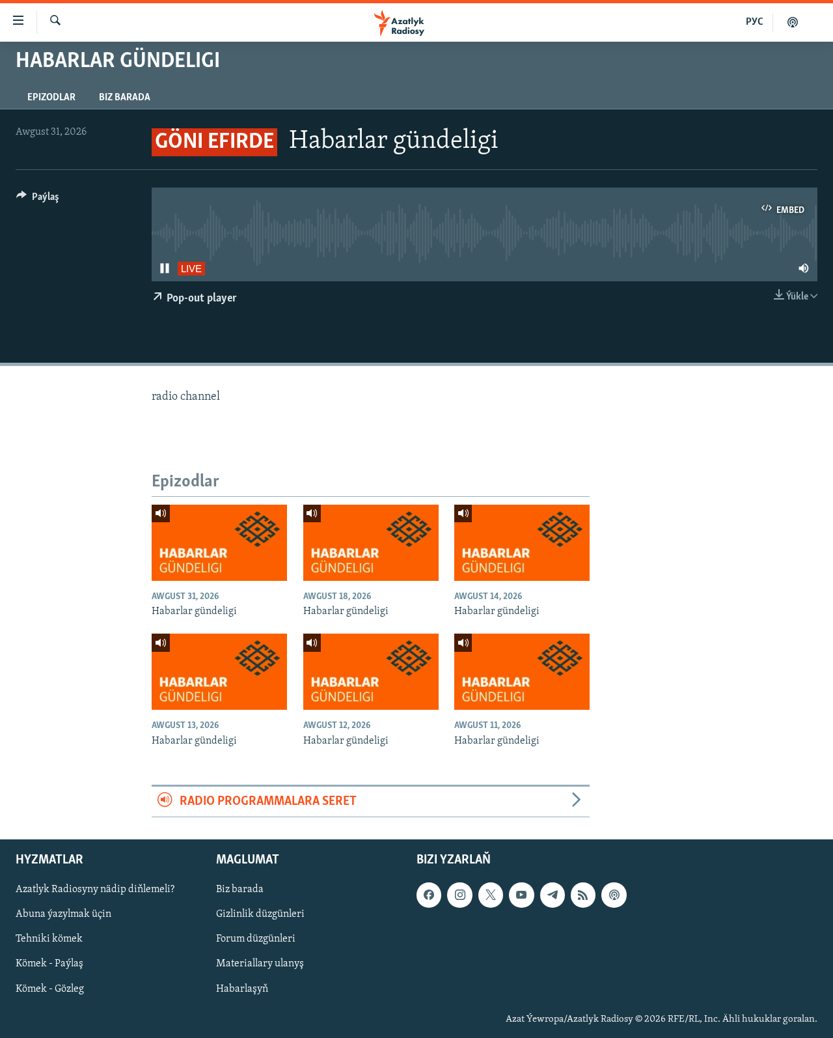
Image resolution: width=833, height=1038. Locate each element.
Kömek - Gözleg (50, 989)
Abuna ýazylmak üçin (63, 915)
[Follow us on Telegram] (552, 895)
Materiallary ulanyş (260, 964)
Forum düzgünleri (255, 939)
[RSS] (583, 895)
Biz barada (124, 97)
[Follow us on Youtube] (521, 895)
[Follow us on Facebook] (428, 895)
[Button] (37, 200)
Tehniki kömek (49, 939)
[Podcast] (613, 895)
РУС (754, 22)
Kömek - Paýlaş (49, 964)
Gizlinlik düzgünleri (260, 915)
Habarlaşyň (242, 989)
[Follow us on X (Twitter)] (490, 895)
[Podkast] (792, 22)
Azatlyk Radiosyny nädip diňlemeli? (95, 890)
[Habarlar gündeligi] (219, 543)
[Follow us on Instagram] (459, 895)
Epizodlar (51, 97)
